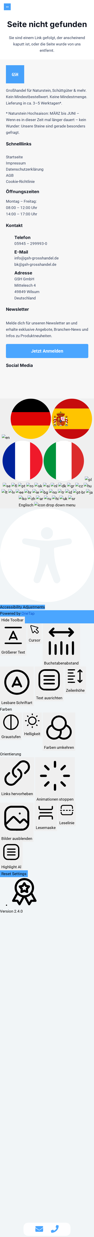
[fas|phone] (55, 1229)
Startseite (14, 157)
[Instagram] (11, 377)
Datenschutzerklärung (25, 169)
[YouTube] (30, 377)
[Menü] (49, 6)
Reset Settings (13, 873)
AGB (10, 175)
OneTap (28, 613)
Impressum (16, 163)
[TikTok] (40, 377)
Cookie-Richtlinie (20, 181)
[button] (87, 7)
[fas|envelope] (39, 1229)
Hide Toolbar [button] (12, 620)
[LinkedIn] (50, 377)
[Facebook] (20, 377)
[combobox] (47, 453)
